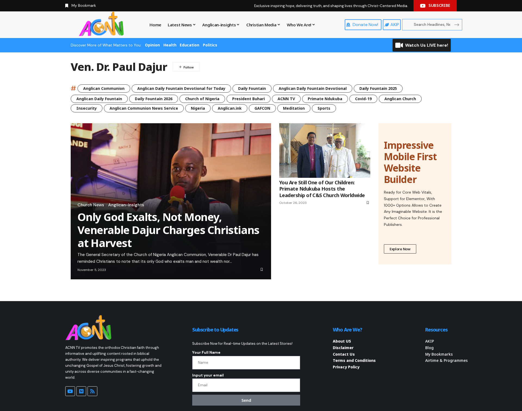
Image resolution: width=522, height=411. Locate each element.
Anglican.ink (230, 108)
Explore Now (400, 248)
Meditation (294, 108)
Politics (210, 45)
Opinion (152, 45)
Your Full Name (206, 352)
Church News (90, 205)
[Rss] (92, 391)
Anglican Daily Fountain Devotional (313, 88)
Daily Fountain (252, 88)
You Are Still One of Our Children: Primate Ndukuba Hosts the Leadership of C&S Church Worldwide (322, 188)
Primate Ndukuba (325, 98)
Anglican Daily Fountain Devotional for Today (181, 88)
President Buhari (248, 98)
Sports (324, 108)
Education (189, 45)
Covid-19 (363, 98)
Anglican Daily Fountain (99, 98)
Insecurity (86, 108)
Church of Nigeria (202, 98)
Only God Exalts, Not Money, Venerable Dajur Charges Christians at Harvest (168, 229)
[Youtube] (70, 391)
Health (169, 45)
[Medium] (81, 391)
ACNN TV (286, 98)
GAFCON (262, 108)
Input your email (208, 375)
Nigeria (198, 108)
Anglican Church (400, 98)
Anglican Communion (104, 88)
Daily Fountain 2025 (378, 88)
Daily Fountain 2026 (153, 98)
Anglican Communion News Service (144, 108)
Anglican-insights (126, 205)
